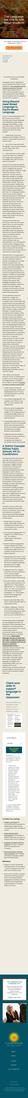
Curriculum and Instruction (14, 8)
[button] (14, 721)
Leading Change (15, 9)
